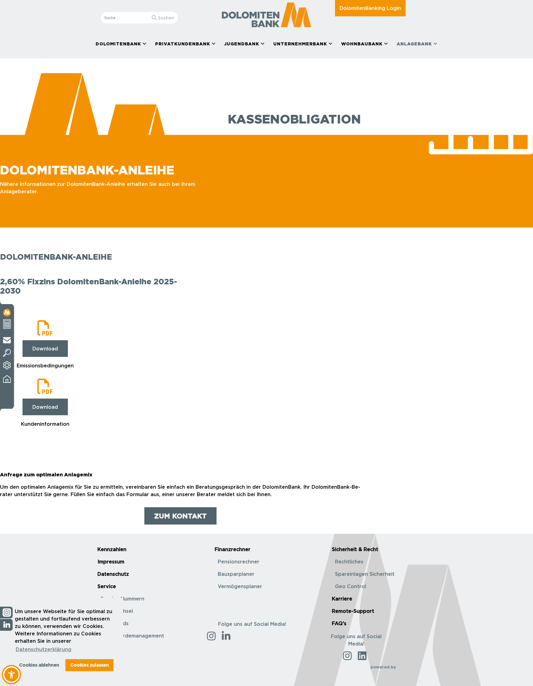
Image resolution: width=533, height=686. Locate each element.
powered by (383, 667)
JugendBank (241, 43)
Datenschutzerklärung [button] (43, 649)
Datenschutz (113, 574)
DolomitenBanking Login (370, 8)
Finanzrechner (232, 549)
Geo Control (350, 586)
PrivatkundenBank (182, 43)
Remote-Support (353, 611)
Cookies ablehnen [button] (39, 665)
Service (106, 586)
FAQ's (339, 623)
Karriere (342, 598)
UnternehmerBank (300, 43)
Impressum (110, 561)
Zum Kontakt (180, 516)
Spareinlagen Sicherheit (365, 574)
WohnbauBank (361, 43)
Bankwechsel (117, 611)
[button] (11, 674)
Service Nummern (122, 598)
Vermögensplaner (240, 586)
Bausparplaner (236, 574)
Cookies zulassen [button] (89, 665)
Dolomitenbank (118, 43)
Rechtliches (349, 561)
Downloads (115, 623)
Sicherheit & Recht (355, 549)
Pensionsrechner (238, 561)
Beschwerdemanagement (132, 635)
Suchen (165, 17)
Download (45, 348)
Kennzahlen (111, 549)
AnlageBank (414, 43)
